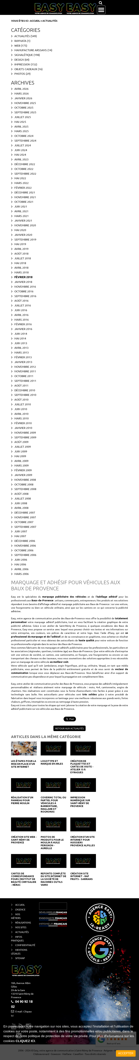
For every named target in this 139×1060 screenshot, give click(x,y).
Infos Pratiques (17, 938)
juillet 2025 (22, 117)
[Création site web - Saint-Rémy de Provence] (24, 824)
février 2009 (23, 470)
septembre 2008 (25, 489)
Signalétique (23, 54)
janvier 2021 (23, 220)
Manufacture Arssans (30, 50)
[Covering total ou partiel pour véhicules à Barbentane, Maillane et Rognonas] (53, 784)
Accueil (35, 20)
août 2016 (21, 300)
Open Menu (101, 10)
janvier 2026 (23, 98)
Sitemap (20, 958)
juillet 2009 (22, 446)
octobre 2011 (23, 376)
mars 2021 (21, 215)
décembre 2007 (24, 512)
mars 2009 (21, 465)
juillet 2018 (22, 258)
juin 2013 (20, 343)
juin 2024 (20, 150)
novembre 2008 (25, 479)
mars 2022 (21, 182)
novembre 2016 (25, 286)
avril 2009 (21, 460)
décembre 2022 (24, 164)
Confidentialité (21, 945)
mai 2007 (20, 536)
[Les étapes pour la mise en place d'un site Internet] (24, 748)
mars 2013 (21, 352)
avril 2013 (21, 347)
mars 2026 (21, 93)
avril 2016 (21, 314)
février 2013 (23, 357)
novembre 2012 (25, 366)
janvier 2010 (23, 427)
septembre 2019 (25, 239)
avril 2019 (21, 248)
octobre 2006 (23, 550)
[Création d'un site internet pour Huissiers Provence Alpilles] (83, 824)
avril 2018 (21, 267)
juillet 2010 (22, 404)
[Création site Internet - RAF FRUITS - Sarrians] (83, 860)
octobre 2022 (23, 168)
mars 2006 (21, 573)
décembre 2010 (24, 390)
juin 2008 (20, 503)
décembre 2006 (24, 540)
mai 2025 (20, 121)
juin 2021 (20, 206)
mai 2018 (20, 263)
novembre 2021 (25, 197)
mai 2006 (20, 564)
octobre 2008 (23, 484)
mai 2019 (20, 244)
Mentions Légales (19, 951)
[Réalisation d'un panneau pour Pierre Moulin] (24, 784)
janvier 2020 (23, 234)
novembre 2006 (25, 545)
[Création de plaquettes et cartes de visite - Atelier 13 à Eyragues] (83, 748)
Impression (22, 64)
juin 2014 (20, 333)
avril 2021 (21, 211)
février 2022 (23, 187)
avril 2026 (21, 88)
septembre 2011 (25, 380)
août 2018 (21, 253)
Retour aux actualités (69, 728)
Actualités (22, 36)
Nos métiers (16, 916)
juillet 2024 (22, 145)
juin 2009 (20, 451)
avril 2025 (21, 126)
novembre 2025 (25, 103)
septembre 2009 (25, 437)
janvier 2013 (23, 361)
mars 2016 (21, 319)
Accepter (125, 1053)
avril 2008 (21, 507)
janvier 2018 (23, 281)
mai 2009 (20, 456)
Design (19, 59)
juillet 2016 (22, 305)
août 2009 (21, 441)
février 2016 (23, 324)
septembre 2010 (25, 394)
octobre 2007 (23, 522)
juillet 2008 (22, 498)
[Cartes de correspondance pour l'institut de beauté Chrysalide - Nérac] (24, 860)
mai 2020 (20, 230)
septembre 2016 (25, 296)
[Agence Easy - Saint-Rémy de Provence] (65, 8)
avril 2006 (21, 569)
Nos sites (20, 927)
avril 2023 (21, 159)
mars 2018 (21, 272)
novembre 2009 (25, 432)
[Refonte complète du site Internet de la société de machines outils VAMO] (53, 860)
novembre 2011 (25, 371)
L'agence (20, 909)
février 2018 (23, 277)
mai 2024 (20, 154)
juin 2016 (20, 310)
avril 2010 (21, 413)
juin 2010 (20, 409)
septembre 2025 (25, 112)
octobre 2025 (23, 107)
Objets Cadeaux (25, 69)
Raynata (20, 40)
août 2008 (21, 493)
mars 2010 (21, 418)
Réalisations (21, 922)
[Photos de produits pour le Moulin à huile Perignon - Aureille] (53, 824)
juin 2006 (20, 559)
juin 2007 (20, 531)
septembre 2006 (25, 554)
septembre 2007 (25, 526)
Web (17, 45)
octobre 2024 (23, 135)
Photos (19, 73)
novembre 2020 (25, 225)
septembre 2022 (25, 173)
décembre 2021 (24, 192)
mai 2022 (20, 178)
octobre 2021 (23, 201)
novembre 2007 (25, 517)
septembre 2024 (25, 140)
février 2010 (23, 423)
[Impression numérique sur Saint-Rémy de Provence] (83, 784)
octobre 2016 (23, 291)
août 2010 (21, 399)
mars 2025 (21, 131)
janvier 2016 (23, 328)
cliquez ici (25, 1041)
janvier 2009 (23, 474)
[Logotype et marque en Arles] (53, 748)
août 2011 (21, 385)
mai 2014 (20, 338)
